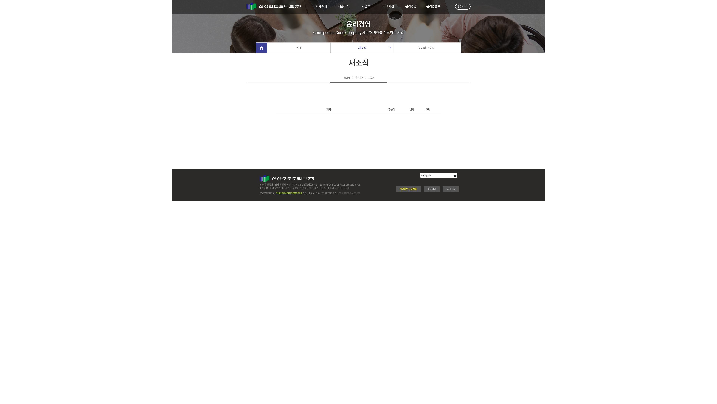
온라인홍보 (433, 6)
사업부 (366, 6)
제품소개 (343, 6)
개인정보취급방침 (408, 189)
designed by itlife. (350, 193)
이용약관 (431, 189)
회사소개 (321, 6)
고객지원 (388, 6)
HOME (347, 77)
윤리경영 (410, 6)
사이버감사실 (426, 47)
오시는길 (450, 189)
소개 (298, 47)
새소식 (362, 47)
